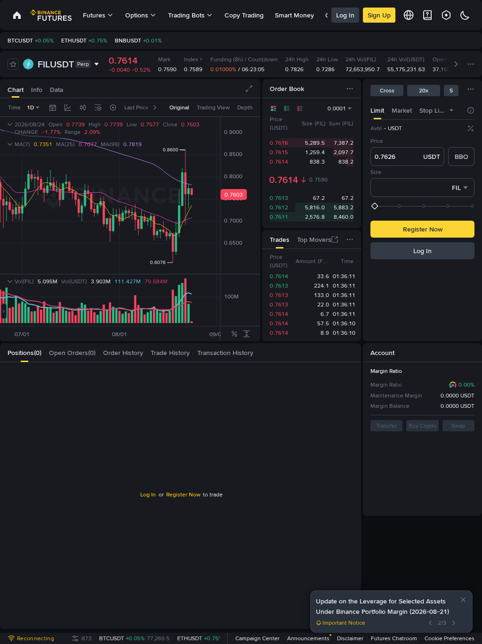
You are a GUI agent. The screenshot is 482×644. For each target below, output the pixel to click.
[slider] (423, 206)
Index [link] (191, 59)
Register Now (422, 229)
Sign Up (379, 15)
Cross (387, 90)
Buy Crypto (423, 425)
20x (423, 90)
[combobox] (451, 110)
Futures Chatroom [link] (394, 638)
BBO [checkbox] (461, 156)
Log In (345, 15)
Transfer (386, 425)
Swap (458, 425)
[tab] (377, 110)
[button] (463, 599)
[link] (17, 15)
